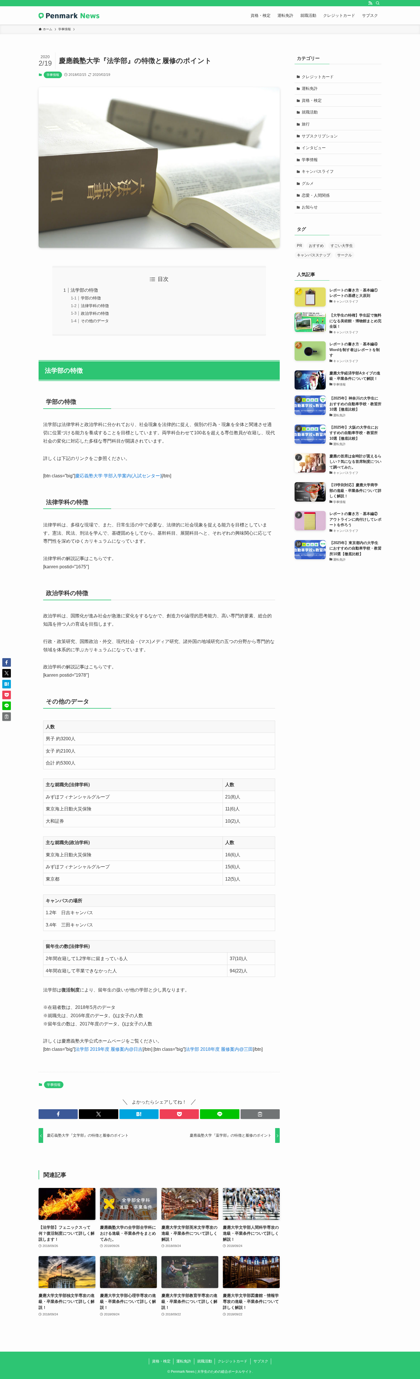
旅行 (306, 124)
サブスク (260, 1361)
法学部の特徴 (84, 290)
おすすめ (316, 246)
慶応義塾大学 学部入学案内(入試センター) (118, 475)
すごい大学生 (342, 246)
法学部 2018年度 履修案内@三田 (219, 1049)
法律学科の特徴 (95, 305)
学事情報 (53, 74)
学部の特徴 (91, 298)
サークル (344, 255)
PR (299, 246)
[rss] (370, 3)
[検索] (377, 3)
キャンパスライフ (318, 171)
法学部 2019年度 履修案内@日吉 (109, 1049)
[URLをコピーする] (260, 1114)
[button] (58, 1114)
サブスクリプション (320, 136)
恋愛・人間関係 (316, 195)
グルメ (308, 183)
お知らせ (310, 207)
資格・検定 (312, 100)
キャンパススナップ (313, 255)
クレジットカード (318, 76)
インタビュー (314, 147)
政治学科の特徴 (95, 313)
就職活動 (310, 112)
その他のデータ (95, 321)
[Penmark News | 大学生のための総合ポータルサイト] (69, 15)
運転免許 (310, 88)
